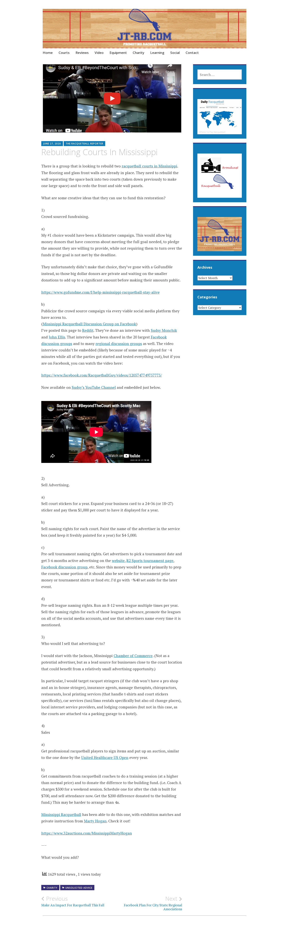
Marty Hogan (95, 820)
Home (48, 52)
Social (175, 52)
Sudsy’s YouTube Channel (94, 387)
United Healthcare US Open (104, 757)
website (118, 560)
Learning (157, 52)
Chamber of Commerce (133, 655)
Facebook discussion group (64, 567)
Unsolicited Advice (78, 887)
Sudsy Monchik (164, 330)
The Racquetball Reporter (84, 143)
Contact (192, 52)
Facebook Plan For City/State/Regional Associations (153, 903)
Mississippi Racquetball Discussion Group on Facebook (89, 323)
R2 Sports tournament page (149, 560)
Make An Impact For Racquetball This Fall (72, 901)
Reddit (87, 330)
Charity (138, 52)
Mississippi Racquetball (61, 814)
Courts (64, 52)
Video (99, 52)
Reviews (82, 52)
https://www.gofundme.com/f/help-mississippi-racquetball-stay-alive (100, 292)
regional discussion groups (119, 343)
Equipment (118, 52)
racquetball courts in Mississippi (149, 166)
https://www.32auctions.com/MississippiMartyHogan (86, 833)
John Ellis (57, 337)
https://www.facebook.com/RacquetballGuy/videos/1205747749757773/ (101, 375)
